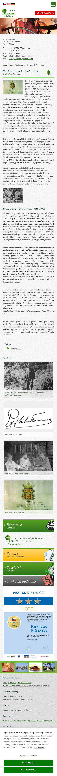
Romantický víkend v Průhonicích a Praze (19, 699)
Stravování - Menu (34, 721)
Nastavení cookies (28, 756)
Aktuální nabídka (19, 721)
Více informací (39, 748)
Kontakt (46, 686)
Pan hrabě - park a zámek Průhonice (17, 686)
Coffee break (48, 721)
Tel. (4, 48)
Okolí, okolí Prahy (24, 683)
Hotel (11, 65)
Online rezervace (45, 13)
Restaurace (7, 721)
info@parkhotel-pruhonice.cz (21, 56)
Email (5, 56)
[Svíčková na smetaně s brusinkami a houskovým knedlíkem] (35, 667)
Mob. (5, 53)
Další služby (37, 686)
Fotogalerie (16, 348)
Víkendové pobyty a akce (12, 696)
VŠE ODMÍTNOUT (28, 770)
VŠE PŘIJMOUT (28, 763)
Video (29, 710)
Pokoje (5, 710)
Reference (12, 683)
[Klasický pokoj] (8, 667)
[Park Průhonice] (22, 667)
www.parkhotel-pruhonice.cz (21, 58)
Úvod (5, 65)
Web (4, 58)
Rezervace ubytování (17, 710)
